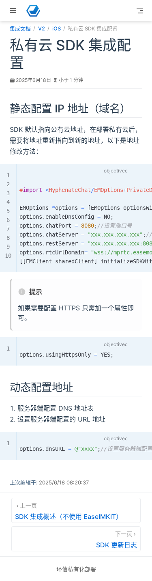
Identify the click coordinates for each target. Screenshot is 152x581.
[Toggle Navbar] (140, 10)
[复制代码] (139, 172)
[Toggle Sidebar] (14, 10)
